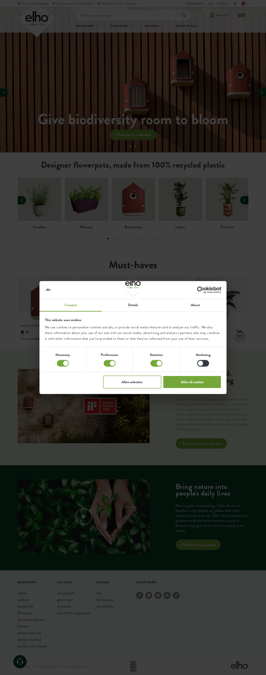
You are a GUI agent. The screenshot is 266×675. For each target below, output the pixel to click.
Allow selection (132, 381)
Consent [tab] (71, 304)
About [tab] (195, 304)
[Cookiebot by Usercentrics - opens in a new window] (203, 289)
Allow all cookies (192, 381)
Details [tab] (133, 304)
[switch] (110, 363)
